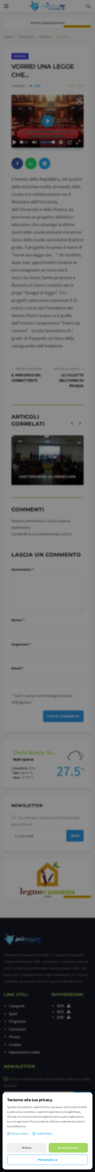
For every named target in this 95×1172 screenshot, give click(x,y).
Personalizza (47, 1160)
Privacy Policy (19, 1133)
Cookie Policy (44, 1133)
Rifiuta (26, 1148)
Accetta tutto (68, 1148)
